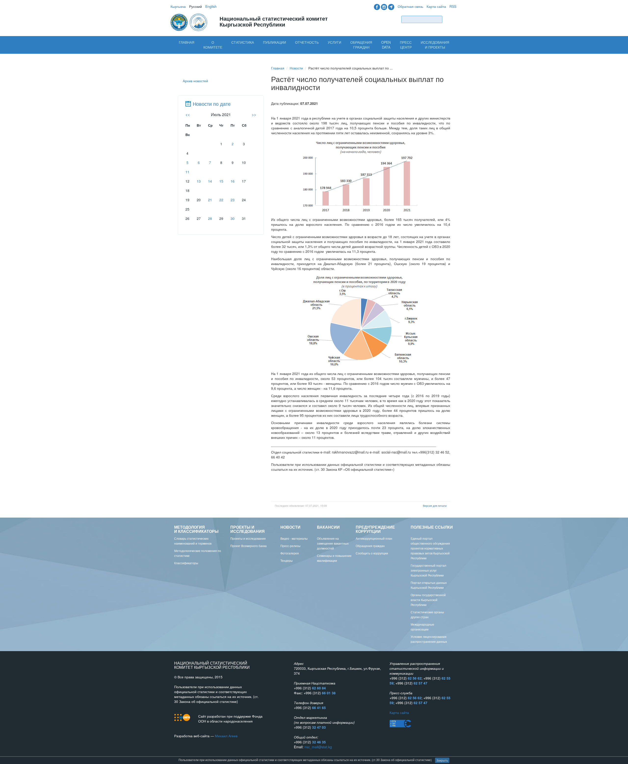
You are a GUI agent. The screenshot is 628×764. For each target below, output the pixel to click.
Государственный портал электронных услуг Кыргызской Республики (428, 570)
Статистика (242, 42)
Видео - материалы (294, 538)
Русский (195, 6)
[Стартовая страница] (189, 21)
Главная (186, 42)
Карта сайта (436, 6)
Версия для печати (434, 506)
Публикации (274, 42)
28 (210, 218)
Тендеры (286, 560)
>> (254, 114)
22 (221, 199)
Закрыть (442, 760)
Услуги (334, 42)
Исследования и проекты (435, 45)
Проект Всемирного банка (248, 546)
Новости (296, 68)
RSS (452, 6)
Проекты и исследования (248, 538)
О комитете (212, 45)
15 (221, 181)
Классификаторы (186, 563)
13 (199, 181)
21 (210, 199)
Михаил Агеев (226, 735)
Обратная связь (410, 6)
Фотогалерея (289, 553)
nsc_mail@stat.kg (318, 746)
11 (187, 171)
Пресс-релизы (290, 546)
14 (210, 181)
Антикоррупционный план (374, 538)
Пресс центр (406, 45)
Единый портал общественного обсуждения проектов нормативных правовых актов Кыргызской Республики (430, 548)
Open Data (386, 45)
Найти (450, 19)
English (211, 6)
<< (187, 114)
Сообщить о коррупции (372, 553)
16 (233, 181)
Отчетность (307, 42)
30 (233, 218)
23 (233, 199)
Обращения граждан (361, 45)
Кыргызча (178, 6)
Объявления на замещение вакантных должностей (333, 543)
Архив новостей (195, 80)
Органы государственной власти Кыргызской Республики (428, 600)
